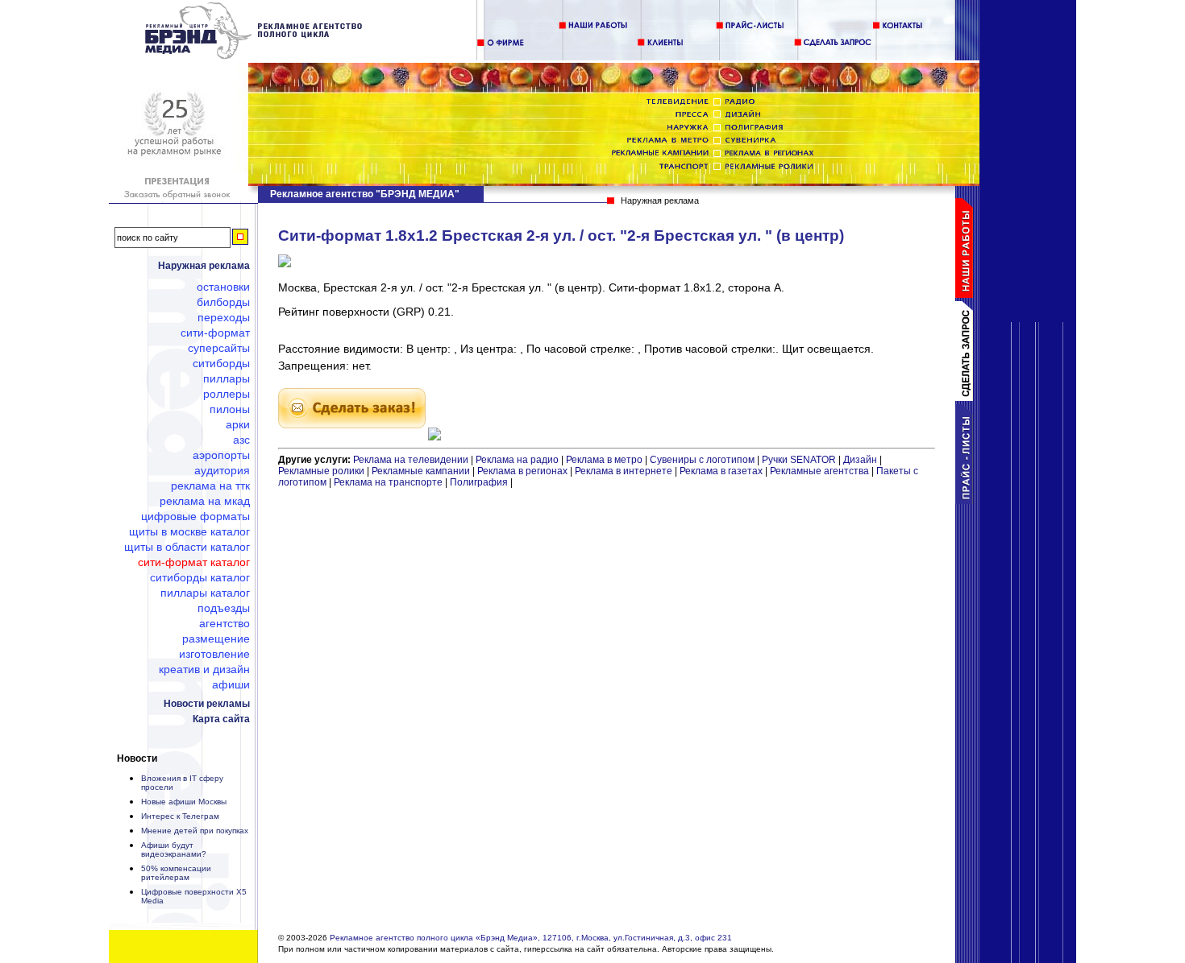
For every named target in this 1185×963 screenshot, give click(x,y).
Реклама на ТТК (210, 485)
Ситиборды (221, 363)
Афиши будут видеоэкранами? (173, 849)
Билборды (223, 302)
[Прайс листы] (967, 500)
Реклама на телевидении (410, 459)
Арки (238, 424)
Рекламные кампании (421, 471)
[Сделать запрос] (967, 397)
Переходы (224, 317)
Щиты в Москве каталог (189, 531)
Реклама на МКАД (205, 500)
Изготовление (214, 653)
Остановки (223, 286)
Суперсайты (219, 347)
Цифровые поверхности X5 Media (194, 896)
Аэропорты (221, 455)
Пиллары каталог (205, 592)
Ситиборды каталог (200, 577)
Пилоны (230, 409)
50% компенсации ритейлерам (176, 873)
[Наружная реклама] (254, 56)
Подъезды (224, 608)
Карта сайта (221, 719)
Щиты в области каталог (187, 546)
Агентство (224, 623)
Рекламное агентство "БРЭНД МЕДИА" (364, 194)
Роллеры (226, 393)
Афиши (231, 684)
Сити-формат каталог (194, 562)
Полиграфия (479, 482)
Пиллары (226, 378)
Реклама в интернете (623, 471)
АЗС (241, 439)
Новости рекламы (207, 703)
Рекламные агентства (820, 471)
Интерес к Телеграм (180, 816)
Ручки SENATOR (799, 459)
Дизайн (860, 459)
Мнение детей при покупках (194, 830)
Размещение (216, 638)
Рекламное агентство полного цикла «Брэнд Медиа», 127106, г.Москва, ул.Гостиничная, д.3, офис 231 (531, 937)
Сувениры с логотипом (702, 459)
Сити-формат (215, 332)
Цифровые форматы (195, 516)
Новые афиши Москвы (184, 801)
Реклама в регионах (522, 471)
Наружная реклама (204, 265)
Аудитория (222, 470)
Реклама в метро (604, 459)
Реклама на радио (517, 459)
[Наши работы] (967, 294)
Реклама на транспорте (388, 482)
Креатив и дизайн (204, 669)
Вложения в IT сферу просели (182, 782)
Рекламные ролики (321, 471)
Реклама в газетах (722, 471)
